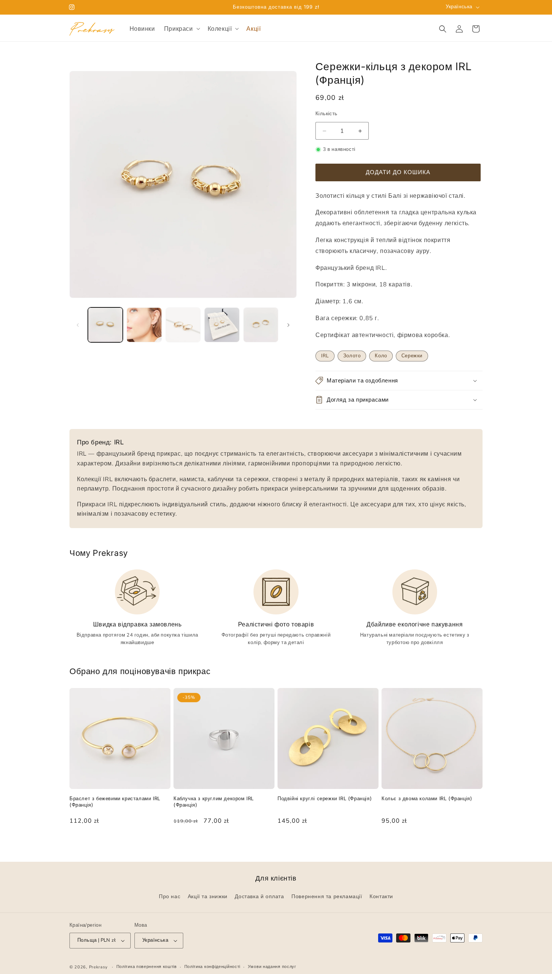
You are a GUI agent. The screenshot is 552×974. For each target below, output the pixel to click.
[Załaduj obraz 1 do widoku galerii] (105, 324)
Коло (381, 355)
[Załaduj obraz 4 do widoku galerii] (221, 324)
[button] (181, 28)
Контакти (381, 896)
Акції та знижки (208, 896)
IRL (325, 355)
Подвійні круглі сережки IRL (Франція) (325, 798)
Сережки (411, 355)
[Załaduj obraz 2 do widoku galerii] (144, 324)
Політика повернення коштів (146, 966)
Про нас (169, 896)
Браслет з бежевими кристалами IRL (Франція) (114, 801)
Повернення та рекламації (326, 896)
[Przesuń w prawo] (288, 325)
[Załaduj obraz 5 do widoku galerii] (260, 324)
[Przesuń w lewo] (77, 325)
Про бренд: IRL (100, 442)
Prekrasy (98, 967)
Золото (352, 355)
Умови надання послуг (272, 966)
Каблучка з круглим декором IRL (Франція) (213, 801)
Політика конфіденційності (212, 966)
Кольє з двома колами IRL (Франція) (427, 798)
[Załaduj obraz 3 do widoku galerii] (183, 324)
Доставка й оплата (259, 896)
